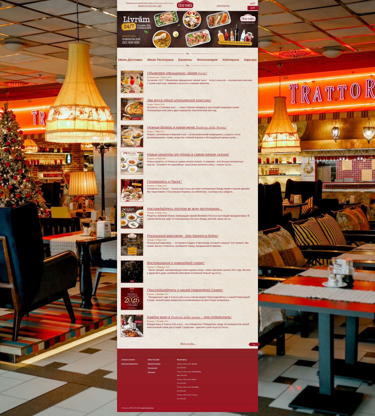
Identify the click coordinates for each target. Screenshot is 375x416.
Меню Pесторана (160, 59)
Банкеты (185, 59)
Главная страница (128, 359)
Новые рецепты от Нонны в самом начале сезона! (188, 154)
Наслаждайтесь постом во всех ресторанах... (184, 208)
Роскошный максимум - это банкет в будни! (182, 235)
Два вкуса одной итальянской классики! (179, 100)
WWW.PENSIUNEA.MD (150, 4)
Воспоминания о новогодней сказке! (176, 262)
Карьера (250, 59)
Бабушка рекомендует (129, 364)
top (254, 344)
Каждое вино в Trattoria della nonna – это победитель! (189, 317)
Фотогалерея (207, 59)
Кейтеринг (231, 59)
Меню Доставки (130, 59)
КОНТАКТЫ (223, 5)
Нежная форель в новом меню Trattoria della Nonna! (187, 127)
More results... (188, 343)
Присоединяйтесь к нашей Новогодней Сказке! (185, 289)
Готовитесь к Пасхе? (164, 181)
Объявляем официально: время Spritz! (177, 73)
